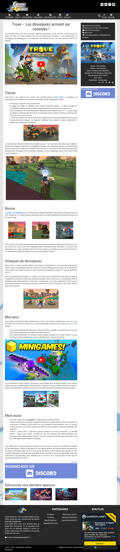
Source (75, 462)
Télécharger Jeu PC (69, 514)
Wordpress (9, 550)
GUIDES (60, 17)
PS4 (94, 73)
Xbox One (107, 73)
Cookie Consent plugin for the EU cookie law (100, 547)
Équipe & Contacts (65, 547)
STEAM (104, 17)
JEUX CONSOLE (27, 17)
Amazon (85, 37)
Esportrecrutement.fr (69, 520)
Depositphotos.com (50, 523)
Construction (96, 71)
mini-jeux (70, 324)
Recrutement (78, 547)
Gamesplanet (104, 35)
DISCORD (111, 17)
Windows (100, 73)
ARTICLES (67, 17)
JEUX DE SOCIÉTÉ (50, 17)
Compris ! (100, 543)
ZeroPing (50, 517)
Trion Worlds (100, 66)
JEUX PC (18, 17)
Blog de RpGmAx (50, 520)
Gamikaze (50, 514)
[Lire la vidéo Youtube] (41, 64)
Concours (10, 17)
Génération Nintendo (69, 517)
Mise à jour (88, 33)
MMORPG (105, 71)
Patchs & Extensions (91, 30)
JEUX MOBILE (38, 17)
